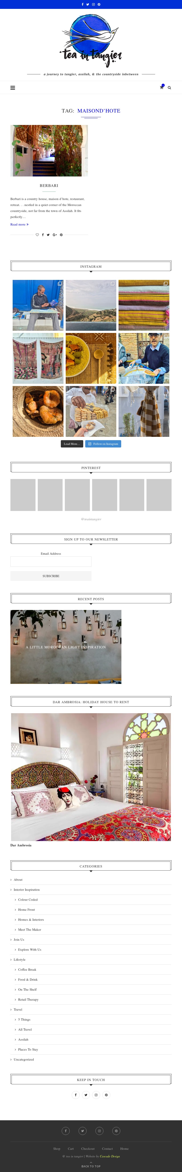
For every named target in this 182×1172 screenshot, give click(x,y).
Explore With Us (29, 949)
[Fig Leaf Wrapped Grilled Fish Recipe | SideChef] (132, 495)
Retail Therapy (28, 999)
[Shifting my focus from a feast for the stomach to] (38, 358)
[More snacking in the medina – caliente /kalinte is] (144, 358)
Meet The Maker (29, 929)
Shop (56, 1148)
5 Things (24, 1019)
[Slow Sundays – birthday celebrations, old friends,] (91, 305)
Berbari (49, 185)
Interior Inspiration (27, 889)
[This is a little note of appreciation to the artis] (38, 305)
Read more (18, 224)
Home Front (26, 909)
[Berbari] (49, 151)
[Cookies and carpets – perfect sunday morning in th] (91, 411)
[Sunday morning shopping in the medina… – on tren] (144, 305)
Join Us (19, 939)
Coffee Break (27, 969)
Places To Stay (28, 1049)
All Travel (25, 1029)
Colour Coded (28, 899)
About (18, 879)
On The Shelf (27, 989)
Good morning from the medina (66, 646)
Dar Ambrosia (21, 845)
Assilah (23, 1039)
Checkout (88, 1148)
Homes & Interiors (31, 919)
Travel (18, 1009)
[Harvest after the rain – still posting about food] (38, 411)
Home (124, 1148)
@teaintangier (91, 519)
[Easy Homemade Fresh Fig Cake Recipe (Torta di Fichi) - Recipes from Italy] (23, 495)
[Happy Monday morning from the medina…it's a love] (144, 411)
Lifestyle (20, 959)
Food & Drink (28, 979)
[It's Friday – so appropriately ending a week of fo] (91, 358)
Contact (107, 1148)
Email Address (51, 553)
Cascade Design (110, 1156)
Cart (71, 1148)
